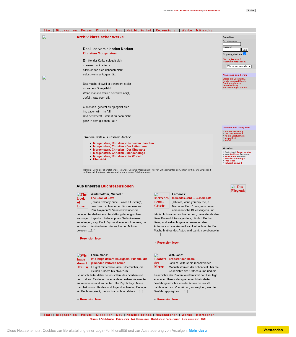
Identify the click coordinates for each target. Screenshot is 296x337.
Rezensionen (167, 30)
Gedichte (234, 154)
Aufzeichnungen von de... (236, 87)
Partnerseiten (173, 319)
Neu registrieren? (232, 59)
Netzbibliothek (139, 30)
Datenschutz (122, 319)
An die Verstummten (235, 136)
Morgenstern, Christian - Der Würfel (117, 156)
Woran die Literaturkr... (234, 79)
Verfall (228, 140)
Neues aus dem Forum (235, 75)
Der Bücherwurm (211, 11)
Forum (86, 30)
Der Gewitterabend (234, 134)
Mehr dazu (198, 330)
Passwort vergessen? (234, 61)
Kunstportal (230, 156)
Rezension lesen (91, 238)
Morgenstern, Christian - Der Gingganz (119, 149)
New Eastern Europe (235, 159)
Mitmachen (205, 30)
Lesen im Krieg (230, 85)
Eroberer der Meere (182, 258)
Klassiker (104, 30)
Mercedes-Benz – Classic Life (191, 198)
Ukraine (94, 319)
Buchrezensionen (117, 186)
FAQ (133, 319)
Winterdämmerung (234, 131)
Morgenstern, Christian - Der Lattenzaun (120, 146)
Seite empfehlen (190, 319)
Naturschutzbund (233, 163)
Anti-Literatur (107, 319)
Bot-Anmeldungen (232, 83)
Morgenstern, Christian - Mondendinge (119, 153)
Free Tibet (230, 161)
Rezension (196, 11)
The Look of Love (102, 198)
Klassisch (184, 11)
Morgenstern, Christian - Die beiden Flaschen (123, 143)
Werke (187, 30)
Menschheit (230, 138)
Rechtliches (157, 319)
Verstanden (273, 329)
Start (48, 30)
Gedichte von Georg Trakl (236, 127)
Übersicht (99, 159)
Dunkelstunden (244, 152)
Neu (176, 11)
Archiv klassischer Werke (100, 37)
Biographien (66, 30)
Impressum (143, 319)
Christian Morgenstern (100, 53)
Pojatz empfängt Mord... (235, 81)
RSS (203, 319)
